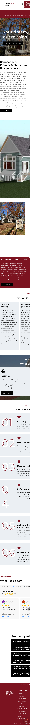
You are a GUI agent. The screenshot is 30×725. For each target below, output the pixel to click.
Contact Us (21, 718)
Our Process (22, 701)
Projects (20, 703)
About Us (21, 696)
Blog (19, 716)
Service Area (22, 698)
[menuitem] (12, 12)
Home (20, 693)
